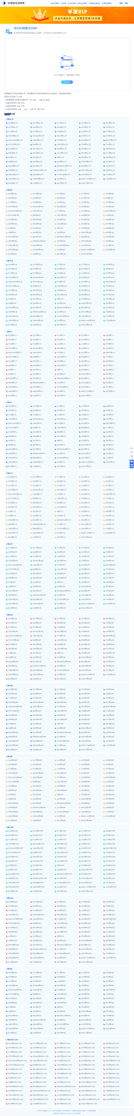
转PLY (9, 332)
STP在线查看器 (91, 1111)
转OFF (10, 544)
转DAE (10, 615)
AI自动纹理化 (66, 1111)
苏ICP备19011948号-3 (65, 1113)
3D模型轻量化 (107, 3)
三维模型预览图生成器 (78, 1111)
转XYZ (10, 473)
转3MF (10, 756)
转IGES (10, 898)
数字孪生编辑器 (43, 1111)
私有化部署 (55, 3)
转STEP (10, 827)
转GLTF (10, 119)
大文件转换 (72, 3)
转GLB (10, 261)
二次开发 (63, 3)
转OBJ (10, 190)
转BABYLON (12, 1040)
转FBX (10, 969)
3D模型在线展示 (94, 3)
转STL (9, 402)
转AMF (10, 686)
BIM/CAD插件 (82, 3)
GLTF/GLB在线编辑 (54, 1111)
